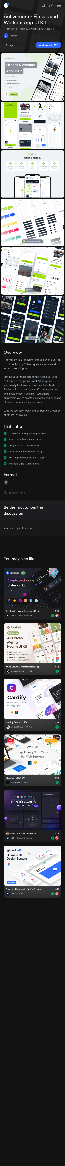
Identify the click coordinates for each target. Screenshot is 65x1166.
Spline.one (15, 782)
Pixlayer (13, 35)
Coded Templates (24, 616)
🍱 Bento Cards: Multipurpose (21, 833)
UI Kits (30, 671)
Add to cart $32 (48, 45)
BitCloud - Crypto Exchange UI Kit (23, 611)
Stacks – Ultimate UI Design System (23, 889)
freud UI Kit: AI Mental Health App (22, 666)
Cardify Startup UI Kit (16, 722)
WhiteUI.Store (17, 727)
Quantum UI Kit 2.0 (15, 777)
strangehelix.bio (17, 671)
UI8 (12, 616)
